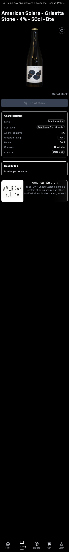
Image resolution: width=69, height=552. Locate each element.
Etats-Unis (58, 152)
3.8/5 (60, 137)
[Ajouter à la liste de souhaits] (62, 30)
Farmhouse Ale (55, 121)
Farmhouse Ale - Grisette (50, 127)
